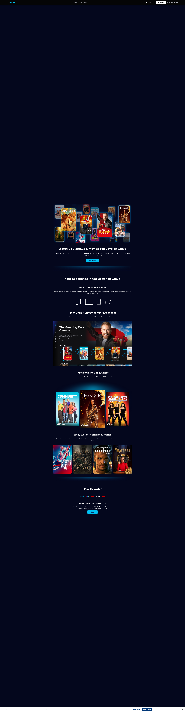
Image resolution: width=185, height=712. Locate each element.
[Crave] (11, 2)
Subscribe (161, 2)
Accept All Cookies (147, 709)
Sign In (92, 512)
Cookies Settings (136, 709)
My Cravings (83, 2)
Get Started (92, 260)
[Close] (182, 709)
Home (75, 2)
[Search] (154, 2)
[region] (92, 709)
